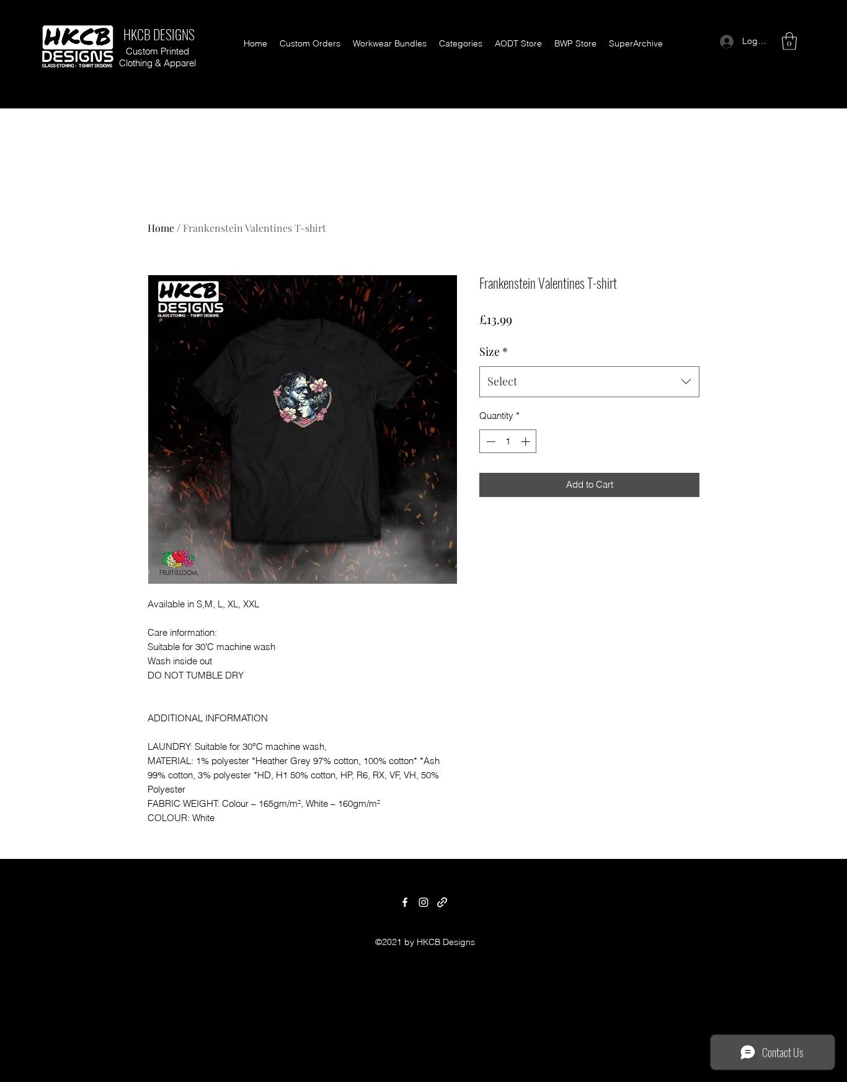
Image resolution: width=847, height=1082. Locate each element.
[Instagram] (423, 902)
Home (161, 227)
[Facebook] (405, 902)
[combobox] (589, 381)
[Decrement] (489, 441)
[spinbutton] (508, 441)
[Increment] (526, 441)
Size (493, 351)
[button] (461, 43)
